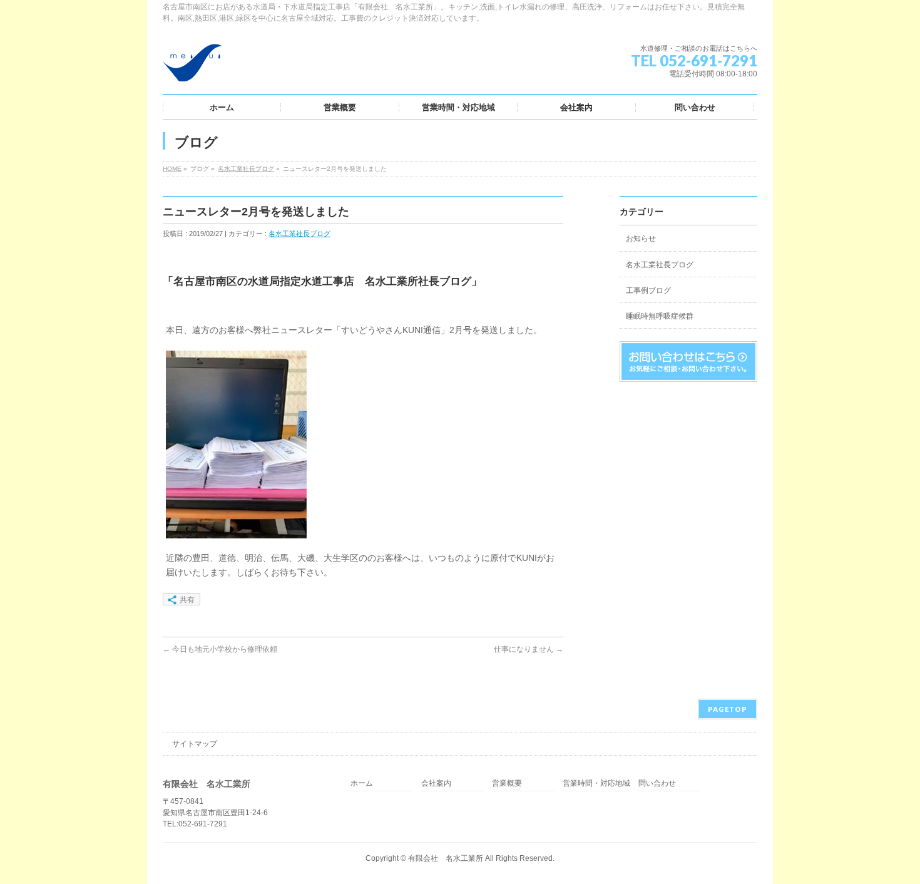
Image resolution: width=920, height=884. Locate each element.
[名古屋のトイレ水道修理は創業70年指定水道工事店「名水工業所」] (192, 67)
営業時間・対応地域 (596, 783)
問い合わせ (657, 783)
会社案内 (436, 783)
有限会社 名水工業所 (445, 858)
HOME (172, 168)
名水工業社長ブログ (246, 168)
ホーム (361, 783)
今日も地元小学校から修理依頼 (220, 649)
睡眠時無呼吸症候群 (659, 316)
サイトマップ (194, 743)
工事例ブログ (648, 290)
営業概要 (507, 783)
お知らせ (641, 238)
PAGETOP (727, 709)
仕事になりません (528, 649)
